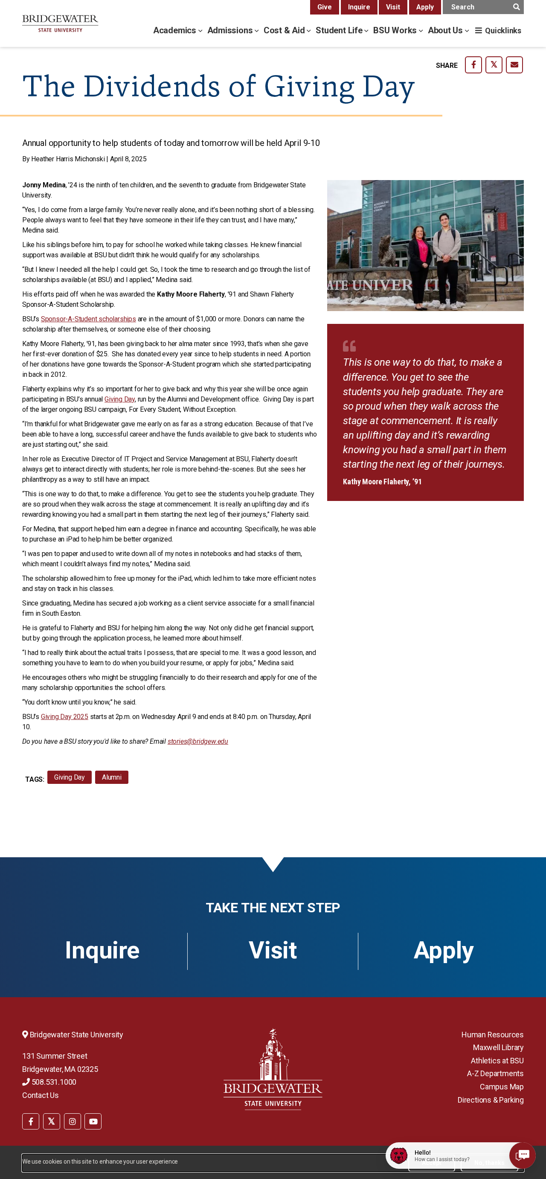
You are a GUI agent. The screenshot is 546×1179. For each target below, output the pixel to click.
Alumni (112, 777)
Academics (175, 30)
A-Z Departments (495, 1073)
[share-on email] (514, 64)
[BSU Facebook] (30, 1121)
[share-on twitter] (493, 64)
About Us (446, 30)
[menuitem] (30, 1121)
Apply (425, 7)
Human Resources (493, 1034)
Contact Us (40, 1095)
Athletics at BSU (497, 1060)
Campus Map (502, 1086)
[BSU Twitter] (51, 1121)
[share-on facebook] (473, 64)
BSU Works (396, 30)
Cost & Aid (285, 30)
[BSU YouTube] (93, 1121)
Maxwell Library (498, 1047)
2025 (64, 717)
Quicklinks (503, 30)
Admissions (231, 30)
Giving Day (69, 777)
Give (324, 7)
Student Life (340, 30)
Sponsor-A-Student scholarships (88, 319)
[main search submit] (516, 7)
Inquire (359, 7)
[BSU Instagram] (72, 1121)
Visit (393, 7)
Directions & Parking (491, 1099)
